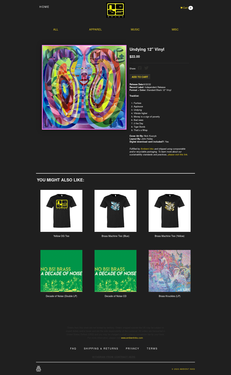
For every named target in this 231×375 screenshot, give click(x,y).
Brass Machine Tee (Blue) (115, 236)
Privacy (132, 348)
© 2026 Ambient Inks (183, 369)
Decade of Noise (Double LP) (61, 296)
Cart (186, 7)
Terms (152, 348)
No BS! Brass (115, 10)
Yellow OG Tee (61, 236)
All (55, 29)
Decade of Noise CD (115, 296)
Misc (175, 29)
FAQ (73, 348)
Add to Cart (140, 77)
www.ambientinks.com (132, 337)
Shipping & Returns (101, 348)
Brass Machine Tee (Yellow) (169, 236)
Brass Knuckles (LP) (169, 296)
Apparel (95, 29)
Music (135, 29)
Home (44, 7)
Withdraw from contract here (113, 356)
